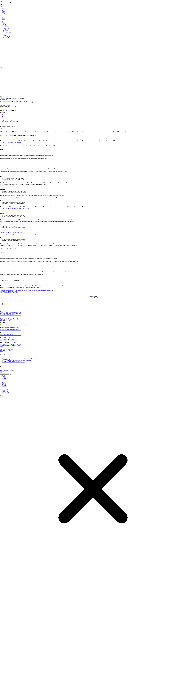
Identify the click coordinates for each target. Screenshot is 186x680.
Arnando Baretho (3, 105)
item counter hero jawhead (42, 290)
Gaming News (5, 99)
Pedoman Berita (4, 385)
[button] (10, 3)
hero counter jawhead (20, 290)
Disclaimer (4, 10)
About (3, 8)
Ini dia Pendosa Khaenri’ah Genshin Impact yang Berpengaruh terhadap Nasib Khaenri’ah (14, 311)
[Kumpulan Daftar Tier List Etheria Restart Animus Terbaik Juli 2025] (9, 312)
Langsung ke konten (3, 0)
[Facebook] (2, 114)
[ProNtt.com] (2, 1)
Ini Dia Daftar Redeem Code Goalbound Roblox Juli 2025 (9, 340)
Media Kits (4, 382)
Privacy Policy (4, 386)
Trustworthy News (5, 391)
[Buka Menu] (1, 6)
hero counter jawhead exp (27, 290)
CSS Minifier (4, 378)
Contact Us (4, 376)
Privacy (3, 12)
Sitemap (3, 13)
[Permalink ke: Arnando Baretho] (4, 104)
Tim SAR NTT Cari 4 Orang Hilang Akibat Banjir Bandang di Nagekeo (13, 362)
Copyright (3, 377)
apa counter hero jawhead (6, 290)
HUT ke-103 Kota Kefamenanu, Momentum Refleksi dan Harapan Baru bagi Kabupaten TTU (16, 360)
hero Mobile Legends (35, 290)
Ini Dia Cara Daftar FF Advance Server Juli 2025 (7, 320)
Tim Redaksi (4, 390)
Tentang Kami (4, 388)
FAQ (3, 9)
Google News (94, 297)
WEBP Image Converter (6, 392)
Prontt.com (25, 131)
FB (97, 297)
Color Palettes (4, 375)
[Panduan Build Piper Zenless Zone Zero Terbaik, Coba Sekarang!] (6, 314)
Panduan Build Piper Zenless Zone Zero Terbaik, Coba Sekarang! (10, 315)
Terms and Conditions (5, 389)
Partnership (4, 384)
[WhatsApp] (2, 307)
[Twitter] (2, 115)
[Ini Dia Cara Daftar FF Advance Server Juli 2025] (8, 319)
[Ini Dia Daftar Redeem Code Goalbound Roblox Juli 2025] (7, 339)
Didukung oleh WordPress (4, 370)
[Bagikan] (1, 107)
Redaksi (3, 11)
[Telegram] (2, 116)
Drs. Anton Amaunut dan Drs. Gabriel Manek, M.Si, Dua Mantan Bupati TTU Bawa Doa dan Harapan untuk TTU (20, 358)
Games (1, 99)
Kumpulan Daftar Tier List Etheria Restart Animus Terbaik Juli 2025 (10, 313)
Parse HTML (4, 383)
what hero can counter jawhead (51, 290)
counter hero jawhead (13, 290)
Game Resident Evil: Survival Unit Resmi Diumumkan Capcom (10, 318)
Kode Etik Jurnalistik (5, 381)
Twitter (90, 297)
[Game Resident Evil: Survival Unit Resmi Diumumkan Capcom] (10, 317)
